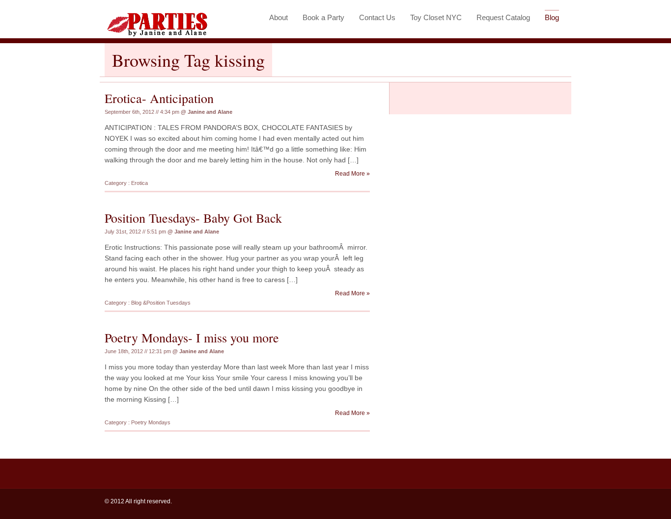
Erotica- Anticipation (159, 98)
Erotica (139, 183)
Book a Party (323, 17)
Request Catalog (503, 17)
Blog (552, 17)
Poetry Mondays (150, 422)
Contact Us (377, 17)
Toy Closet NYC (436, 17)
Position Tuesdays (168, 303)
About (278, 17)
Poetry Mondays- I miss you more (192, 337)
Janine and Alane (210, 112)
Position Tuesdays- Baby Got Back (193, 217)
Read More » (352, 173)
